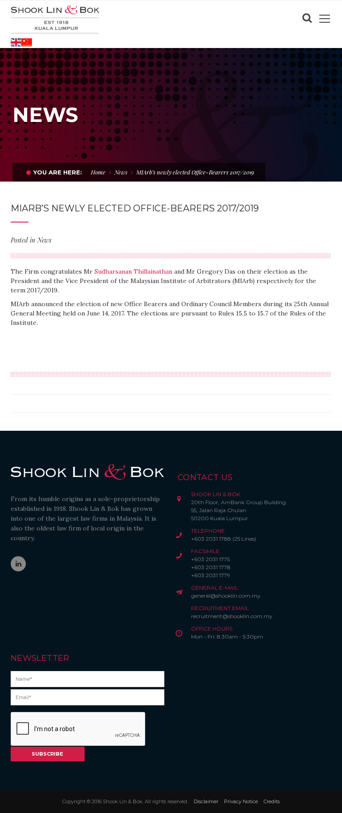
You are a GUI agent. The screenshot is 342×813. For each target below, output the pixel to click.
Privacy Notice (241, 801)
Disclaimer (206, 801)
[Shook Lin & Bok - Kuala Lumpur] (55, 19)
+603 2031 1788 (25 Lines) (223, 538)
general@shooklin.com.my (226, 595)
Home (98, 172)
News (120, 172)
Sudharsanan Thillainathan (133, 271)
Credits (272, 801)
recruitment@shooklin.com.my (232, 616)
